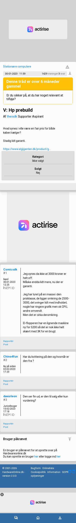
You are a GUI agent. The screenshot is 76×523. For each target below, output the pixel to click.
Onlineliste (48, 468)
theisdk (12, 116)
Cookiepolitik (38, 472)
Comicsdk (10, 269)
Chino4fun (10, 356)
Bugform (36, 468)
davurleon (10, 396)
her (36, 456)
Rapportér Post (8, 343)
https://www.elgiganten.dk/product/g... (27, 149)
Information (53, 472)
